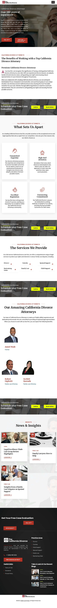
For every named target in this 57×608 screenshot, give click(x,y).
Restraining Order (38, 556)
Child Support (37, 547)
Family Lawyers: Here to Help (42, 454)
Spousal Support (37, 550)
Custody (35, 544)
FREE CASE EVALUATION (20, 40)
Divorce (35, 541)
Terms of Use (8, 567)
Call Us (6, 39)
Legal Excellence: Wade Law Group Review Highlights (13, 451)
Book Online (9, 528)
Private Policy (9, 573)
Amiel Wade (10, 347)
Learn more (7, 457)
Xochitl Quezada (27, 380)
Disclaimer (8, 570)
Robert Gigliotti (8, 380)
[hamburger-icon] (53, 2)
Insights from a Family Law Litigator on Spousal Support (14, 489)
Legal (5, 446)
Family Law (36, 553)
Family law (35, 450)
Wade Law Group (8, 545)
